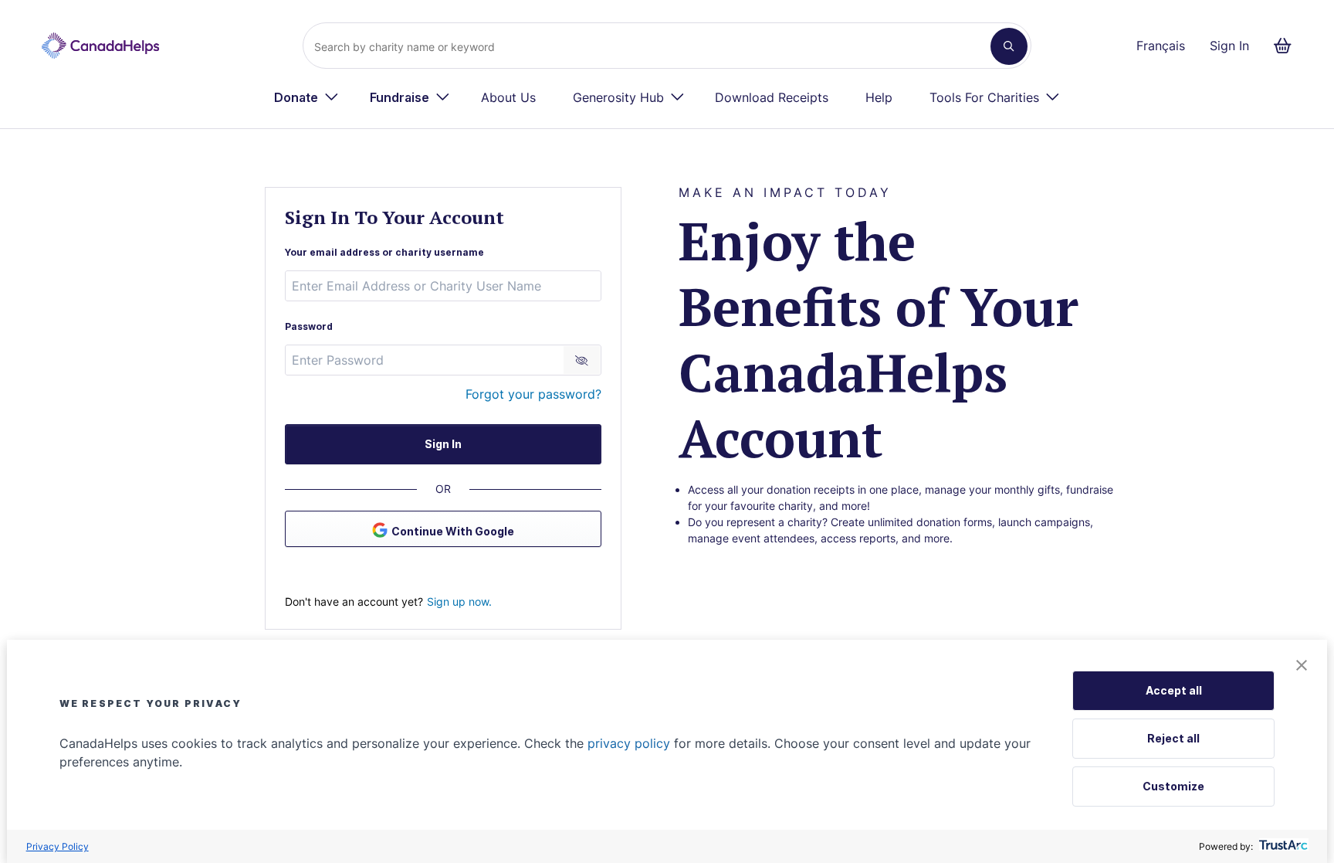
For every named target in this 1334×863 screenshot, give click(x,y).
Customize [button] (1173, 786)
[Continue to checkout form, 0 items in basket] (1287, 45)
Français (1160, 45)
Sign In (1229, 45)
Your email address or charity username (384, 252)
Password (309, 326)
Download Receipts (771, 97)
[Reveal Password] (582, 360)
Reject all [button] (1173, 738)
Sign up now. (459, 601)
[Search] (1009, 46)
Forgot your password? (533, 394)
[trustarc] (1282, 846)
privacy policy (628, 743)
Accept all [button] (1174, 690)
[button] (1301, 666)
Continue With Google (452, 531)
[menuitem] (306, 97)
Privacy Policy (57, 846)
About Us (508, 97)
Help (878, 97)
